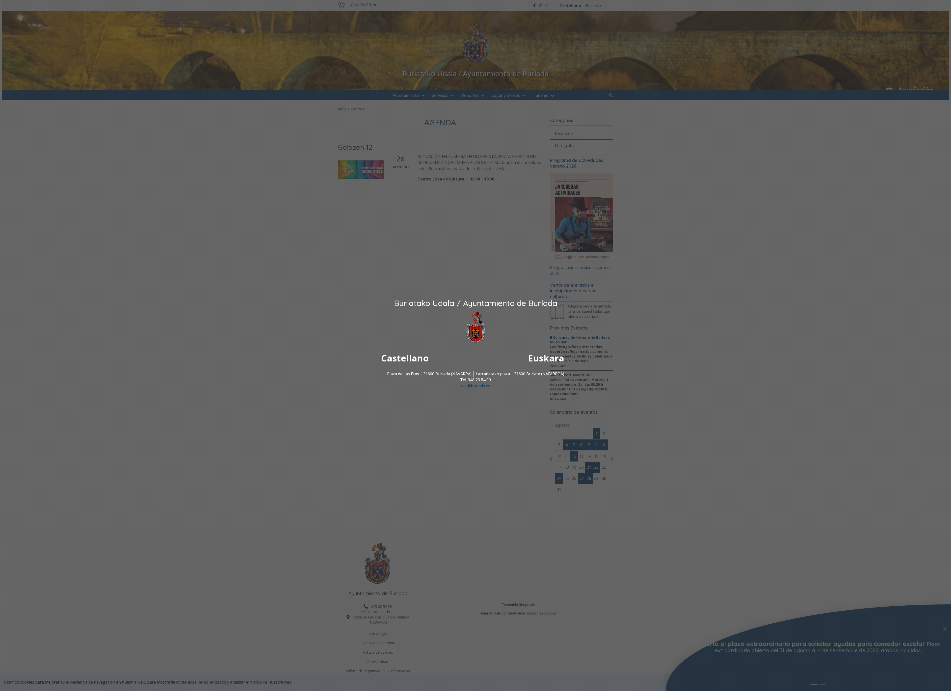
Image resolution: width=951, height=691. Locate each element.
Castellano (405, 358)
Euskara (546, 358)
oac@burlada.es (475, 385)
